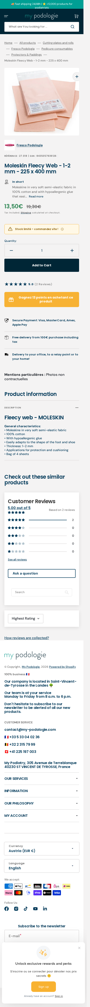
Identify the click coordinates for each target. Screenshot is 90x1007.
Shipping (26, 207)
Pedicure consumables (57, 49)
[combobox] (41, 27)
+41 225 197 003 (22, 746)
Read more (36, 191)
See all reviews (17, 554)
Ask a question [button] (25, 568)
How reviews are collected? (26, 632)
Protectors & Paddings (26, 54)
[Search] (73, 27)
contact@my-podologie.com (30, 724)
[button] (6, 16)
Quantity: (10, 235)
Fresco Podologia (23, 49)
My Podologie (31, 661)
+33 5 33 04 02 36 (24, 731)
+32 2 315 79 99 (22, 739)
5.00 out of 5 (19, 502)
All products (27, 43)
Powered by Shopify (62, 661)
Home (8, 43)
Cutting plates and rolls (58, 43)
